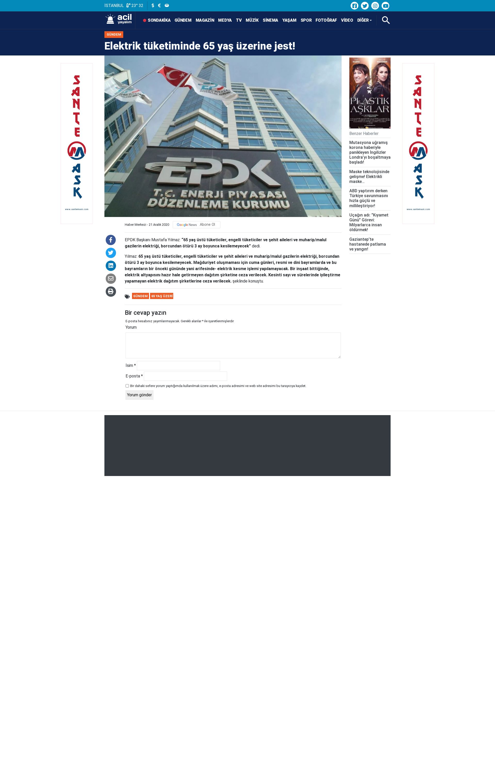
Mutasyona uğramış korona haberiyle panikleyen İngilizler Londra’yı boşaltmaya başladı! (370, 152)
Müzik (252, 20)
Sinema (270, 20)
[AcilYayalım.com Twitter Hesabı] (365, 6)
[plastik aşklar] (370, 93)
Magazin (205, 20)
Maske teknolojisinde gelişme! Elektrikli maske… (369, 176)
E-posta (134, 376)
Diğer (363, 20)
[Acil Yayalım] (119, 20)
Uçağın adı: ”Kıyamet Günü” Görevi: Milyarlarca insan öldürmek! (369, 222)
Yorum (131, 327)
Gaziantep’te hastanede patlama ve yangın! (367, 244)
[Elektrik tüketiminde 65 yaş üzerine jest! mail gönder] (111, 278)
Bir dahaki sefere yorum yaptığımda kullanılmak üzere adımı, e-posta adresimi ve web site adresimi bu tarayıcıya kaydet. (218, 386)
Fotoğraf (326, 20)
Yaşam (289, 20)
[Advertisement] (247, 445)
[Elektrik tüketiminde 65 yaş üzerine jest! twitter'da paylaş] (111, 253)
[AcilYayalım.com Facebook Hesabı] (354, 6)
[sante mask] (76, 153)
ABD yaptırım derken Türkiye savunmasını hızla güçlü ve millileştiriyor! (368, 198)
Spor (306, 20)
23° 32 (136, 5)
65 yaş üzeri (162, 296)
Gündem (183, 20)
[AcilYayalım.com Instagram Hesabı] (375, 6)
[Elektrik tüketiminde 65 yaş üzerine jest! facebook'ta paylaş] (111, 240)
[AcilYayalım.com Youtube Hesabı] (385, 6)
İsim (131, 365)
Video (347, 20)
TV (239, 20)
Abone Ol (207, 224)
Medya (225, 20)
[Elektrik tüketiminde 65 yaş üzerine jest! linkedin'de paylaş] (111, 266)
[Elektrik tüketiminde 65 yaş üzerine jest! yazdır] (111, 291)
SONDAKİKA (159, 20)
